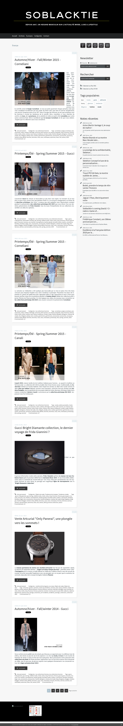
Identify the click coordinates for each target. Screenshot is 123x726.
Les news (51, 586)
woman (17, 227)
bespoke (57, 132)
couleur (36, 135)
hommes (34, 137)
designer (64, 134)
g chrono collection (52, 502)
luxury (35, 134)
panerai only (25, 592)
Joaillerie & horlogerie (41, 586)
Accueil (14, 36)
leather (33, 222)
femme (66, 225)
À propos (29, 36)
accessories (63, 135)
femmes (70, 225)
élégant (23, 135)
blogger (20, 225)
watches (55, 589)
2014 (45, 502)
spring (43, 227)
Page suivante (73, 690)
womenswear (28, 227)
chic (19, 135)
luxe (31, 134)
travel (70, 405)
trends (46, 134)
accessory (69, 135)
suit (72, 131)
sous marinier (67, 589)
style (62, 132)
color (31, 135)
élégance (84, 107)
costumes (17, 132)
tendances (40, 134)
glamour (90, 103)
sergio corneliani (66, 131)
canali (56, 405)
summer (48, 227)
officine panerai (32, 589)
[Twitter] (89, 45)
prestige (57, 592)
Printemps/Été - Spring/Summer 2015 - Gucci (44, 153)
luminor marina (48, 591)
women (21, 227)
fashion (65, 588)
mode (49, 134)
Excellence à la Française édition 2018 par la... (96, 231)
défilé (24, 137)
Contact (46, 36)
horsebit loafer (57, 222)
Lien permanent (21, 131)
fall (60, 137)
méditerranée (45, 220)
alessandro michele (28, 220)
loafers (64, 222)
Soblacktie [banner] (61, 16)
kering (39, 220)
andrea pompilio (63, 405)
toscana (25, 222)
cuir (30, 222)
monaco (53, 588)
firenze (72, 132)
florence (66, 132)
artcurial (25, 588)
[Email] (107, 45)
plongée (60, 589)
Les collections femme (42, 219)
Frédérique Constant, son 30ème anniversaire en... (97, 220)
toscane (20, 222)
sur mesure (51, 132)
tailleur (27, 132)
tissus (16, 407)
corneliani (58, 131)
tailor (22, 132)
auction (31, 588)
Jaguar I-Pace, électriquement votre (96, 199)
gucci (70, 219)
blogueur (67, 499)
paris (95, 100)
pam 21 (55, 591)
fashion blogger (28, 225)
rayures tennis (23, 407)
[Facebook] (82, 45)
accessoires (56, 135)
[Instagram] (101, 45)
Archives (22, 36)
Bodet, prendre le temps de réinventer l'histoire (97, 186)
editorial (103, 100)
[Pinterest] (95, 45)
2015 (67, 137)
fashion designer (57, 134)
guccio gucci (66, 496)
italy (58, 220)
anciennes (37, 592)
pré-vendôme (44, 592)
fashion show (18, 137)
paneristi (40, 591)
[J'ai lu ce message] (121, 724)
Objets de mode (39, 494)
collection (63, 592)
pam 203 (60, 591)
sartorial (37, 132)
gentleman (49, 135)
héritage (31, 132)
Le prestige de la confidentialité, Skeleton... (97, 151)
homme (29, 137)
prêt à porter (44, 132)
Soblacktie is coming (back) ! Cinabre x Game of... (96, 209)
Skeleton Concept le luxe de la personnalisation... (95, 162)
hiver (57, 137)
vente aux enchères (44, 588)
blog (68, 224)
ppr (35, 220)
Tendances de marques (51, 494)
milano (28, 134)
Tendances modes (63, 494)
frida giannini (18, 220)
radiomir (66, 591)
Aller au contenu (5, 1)
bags (26, 224)
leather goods (48, 222)
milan (23, 134)
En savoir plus (75, 724)
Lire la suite (22, 125)
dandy (28, 135)
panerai (26, 589)
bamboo (22, 224)
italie (16, 134)
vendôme (51, 592)
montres (49, 589)
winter (64, 137)
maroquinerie (40, 222)
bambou (17, 224)
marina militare (42, 589)
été (40, 227)
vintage (31, 592)
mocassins (70, 222)
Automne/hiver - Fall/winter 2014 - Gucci (41, 609)
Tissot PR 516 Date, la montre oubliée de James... (95, 174)
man (38, 137)
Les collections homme (42, 131)
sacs (30, 224)
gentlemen (42, 135)
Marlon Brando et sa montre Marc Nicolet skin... (95, 138)
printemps (35, 227)
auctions (36, 588)
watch (60, 502)
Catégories (38, 36)
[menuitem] (15, 36)
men (42, 137)
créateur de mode (61, 224)
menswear (47, 137)
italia (19, 134)
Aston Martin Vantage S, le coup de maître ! (96, 126)
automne (52, 137)
